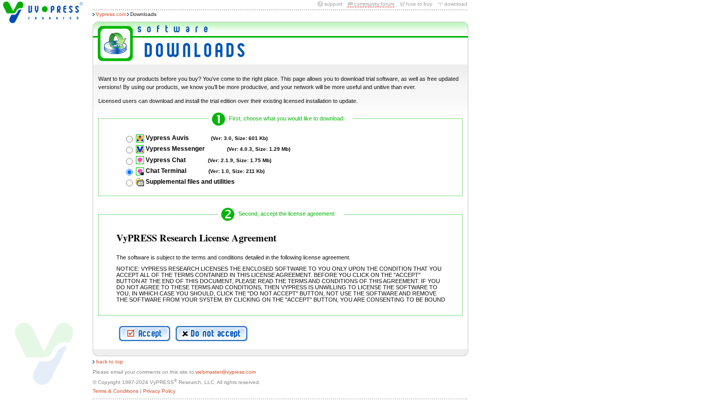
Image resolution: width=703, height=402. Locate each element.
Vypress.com (111, 14)
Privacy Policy (159, 391)
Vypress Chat (208, 160)
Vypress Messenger (218, 148)
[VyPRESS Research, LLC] (43, 12)
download (455, 4)
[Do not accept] (211, 333)
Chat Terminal (205, 170)
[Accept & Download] (144, 333)
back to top (109, 361)
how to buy (419, 4)
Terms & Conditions (115, 391)
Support (333, 4)
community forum (374, 4)
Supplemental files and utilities (190, 181)
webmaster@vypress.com (226, 372)
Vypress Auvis (207, 138)
